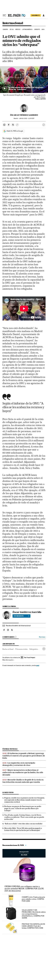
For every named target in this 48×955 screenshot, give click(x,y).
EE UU (12, 29)
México (17, 29)
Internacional (12, 23)
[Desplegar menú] (4, 15)
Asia (43, 29)
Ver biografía (19, 616)
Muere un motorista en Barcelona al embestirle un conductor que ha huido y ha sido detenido (22, 772)
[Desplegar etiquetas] (44, 648)
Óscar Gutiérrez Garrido (24, 115)
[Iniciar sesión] (44, 15)
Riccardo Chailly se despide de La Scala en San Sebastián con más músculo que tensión (22, 781)
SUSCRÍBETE (36, 15)
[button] (24, 79)
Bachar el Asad (7, 649)
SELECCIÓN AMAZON (24, 853)
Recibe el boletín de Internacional (18, 626)
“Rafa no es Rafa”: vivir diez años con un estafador (23, 824)
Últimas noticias (9, 749)
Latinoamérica (27, 29)
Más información (7, 660)
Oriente (37, 29)
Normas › (42, 637)
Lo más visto (8, 792)
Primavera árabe (21, 649)
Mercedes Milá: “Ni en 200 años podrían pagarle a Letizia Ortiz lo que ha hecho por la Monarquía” (23, 829)
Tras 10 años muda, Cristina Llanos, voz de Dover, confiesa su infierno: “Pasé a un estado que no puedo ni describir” (24, 817)
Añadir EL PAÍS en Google (15, 131)
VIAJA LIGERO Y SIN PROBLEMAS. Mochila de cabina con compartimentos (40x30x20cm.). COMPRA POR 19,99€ (34, 914)
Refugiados (33, 649)
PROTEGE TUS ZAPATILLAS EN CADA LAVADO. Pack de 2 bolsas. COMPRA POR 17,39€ (33, 926)
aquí (37, 665)
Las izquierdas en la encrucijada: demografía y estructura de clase (18, 764)
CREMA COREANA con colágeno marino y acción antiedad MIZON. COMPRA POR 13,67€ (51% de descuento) (24, 888)
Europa (5, 29)
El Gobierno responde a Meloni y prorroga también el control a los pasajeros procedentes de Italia (23, 755)
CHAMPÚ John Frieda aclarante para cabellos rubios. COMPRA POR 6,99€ (33, 899)
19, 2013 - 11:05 (26, 118)
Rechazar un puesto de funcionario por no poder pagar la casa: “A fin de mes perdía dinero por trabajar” (22, 808)
